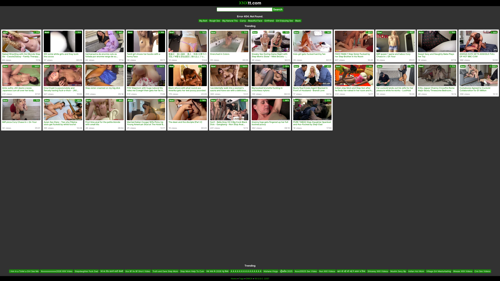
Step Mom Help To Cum (192, 271)
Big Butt (203, 20)
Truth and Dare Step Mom (165, 271)
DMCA (249, 278)
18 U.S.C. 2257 (261, 278)
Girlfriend (269, 20)
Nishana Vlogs (271, 271)
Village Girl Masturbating (438, 271)
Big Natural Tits (230, 20)
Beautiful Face (255, 20)
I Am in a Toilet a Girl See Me (24, 271)
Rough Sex (215, 20)
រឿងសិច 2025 (286, 271)
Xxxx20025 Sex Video (306, 271)
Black (298, 20)
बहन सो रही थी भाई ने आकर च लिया (351, 271)
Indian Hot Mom (416, 271)
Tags (241, 278)
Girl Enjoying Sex (284, 20)
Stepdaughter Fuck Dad (86, 271)
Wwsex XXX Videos (462, 271)
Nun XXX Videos (327, 271)
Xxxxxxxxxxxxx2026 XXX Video (56, 271)
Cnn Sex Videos (482, 271)
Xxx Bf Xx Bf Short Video (137, 271)
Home (234, 278)
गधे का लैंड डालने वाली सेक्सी (111, 271)
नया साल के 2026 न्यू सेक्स (217, 271)
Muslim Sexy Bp (398, 271)
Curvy (243, 20)
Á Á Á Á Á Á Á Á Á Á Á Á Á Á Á (246, 271)
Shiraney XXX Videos (378, 271)
